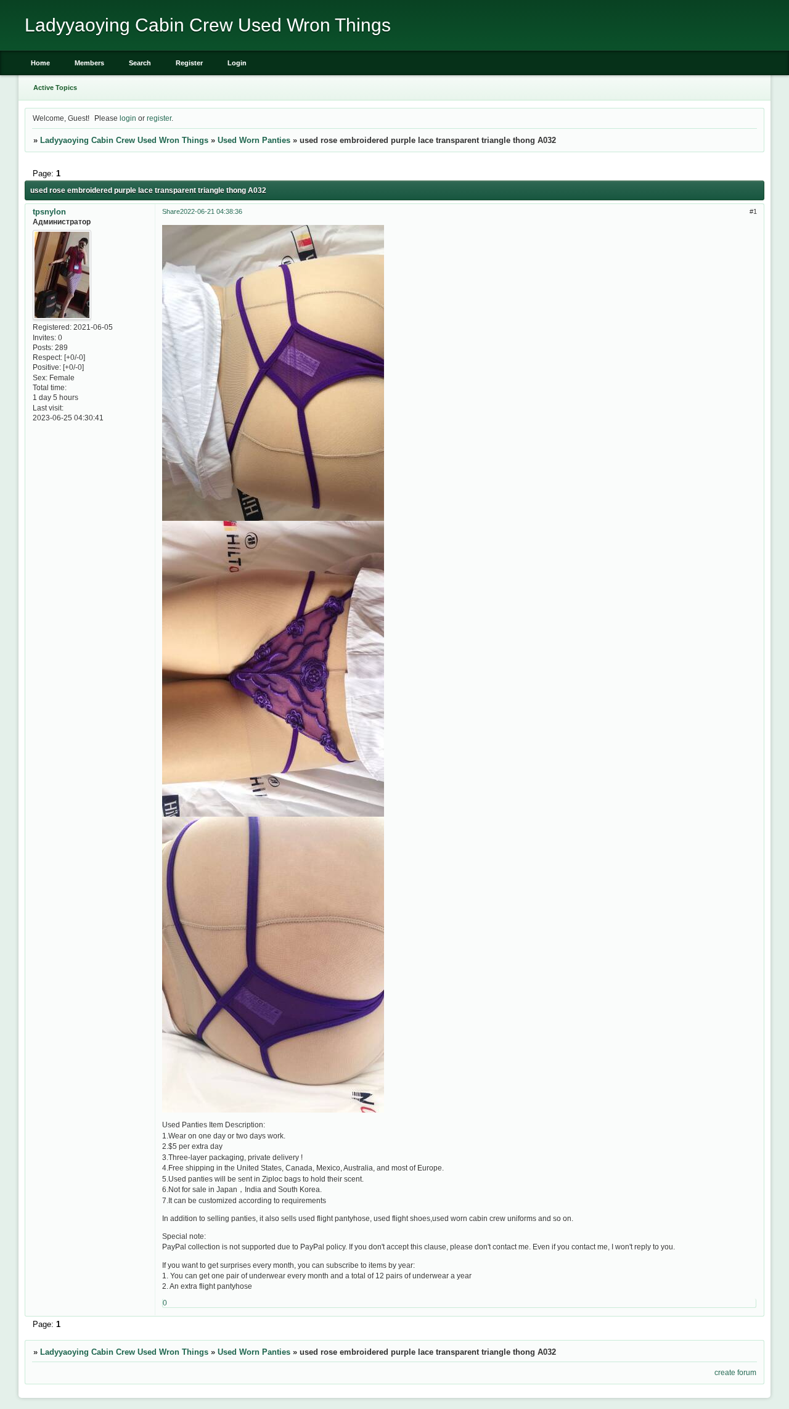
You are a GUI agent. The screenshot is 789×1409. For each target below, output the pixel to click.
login (128, 118)
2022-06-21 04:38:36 (211, 211)
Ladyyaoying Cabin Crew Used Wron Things (124, 140)
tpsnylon (49, 211)
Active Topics (55, 87)
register (159, 118)
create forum (735, 1372)
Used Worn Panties (254, 140)
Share (171, 211)
